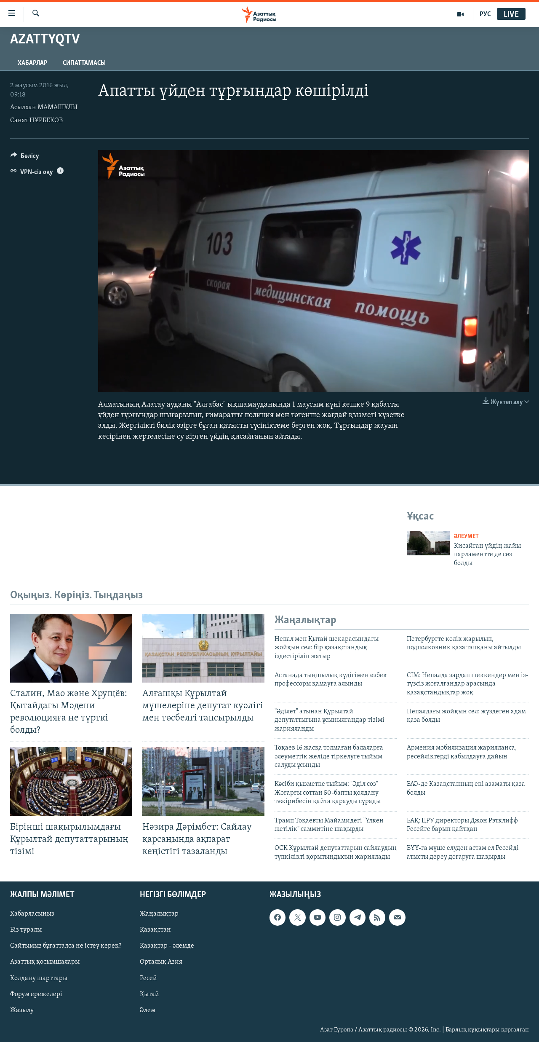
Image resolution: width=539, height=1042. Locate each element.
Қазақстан (155, 930)
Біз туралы (26, 930)
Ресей (148, 978)
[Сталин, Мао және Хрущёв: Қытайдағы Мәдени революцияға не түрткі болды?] (71, 648)
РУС (485, 14)
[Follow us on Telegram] (358, 917)
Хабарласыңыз (32, 914)
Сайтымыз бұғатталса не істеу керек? (65, 946)
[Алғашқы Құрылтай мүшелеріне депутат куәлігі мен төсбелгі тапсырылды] (203, 648)
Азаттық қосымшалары (45, 962)
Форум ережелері (36, 994)
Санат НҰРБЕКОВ (36, 120)
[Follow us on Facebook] (278, 917)
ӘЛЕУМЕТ (466, 536)
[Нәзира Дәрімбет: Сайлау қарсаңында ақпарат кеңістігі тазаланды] (203, 781)
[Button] (25, 158)
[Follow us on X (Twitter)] (297, 917)
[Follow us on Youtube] (318, 917)
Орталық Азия (161, 962)
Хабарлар (33, 63)
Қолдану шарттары (38, 978)
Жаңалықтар (159, 914)
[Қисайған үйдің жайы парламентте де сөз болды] (428, 543)
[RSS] (377, 917)
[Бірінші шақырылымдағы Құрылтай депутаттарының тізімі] (71, 781)
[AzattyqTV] (460, 14)
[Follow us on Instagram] (337, 917)
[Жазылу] (397, 917)
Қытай (149, 994)
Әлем (147, 1010)
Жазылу (22, 1010)
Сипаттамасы (84, 63)
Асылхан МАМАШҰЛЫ (43, 107)
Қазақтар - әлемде (167, 946)
